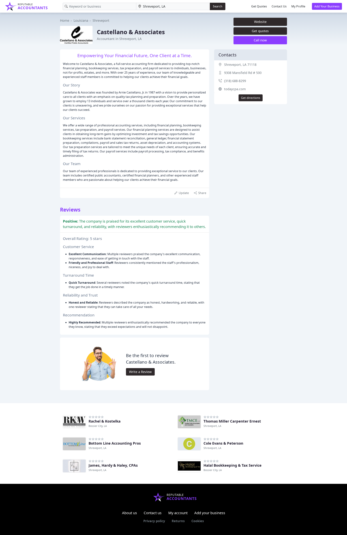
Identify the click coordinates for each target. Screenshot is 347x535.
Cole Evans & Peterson (223, 443)
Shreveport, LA (212, 426)
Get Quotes (259, 6)
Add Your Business (327, 6)
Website (260, 22)
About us (129, 512)
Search (217, 6)
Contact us (153, 512)
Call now (260, 40)
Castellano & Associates (131, 32)
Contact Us (279, 6)
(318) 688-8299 (235, 81)
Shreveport (101, 20)
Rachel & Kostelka (105, 421)
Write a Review (140, 372)
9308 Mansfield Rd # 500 (243, 73)
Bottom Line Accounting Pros (115, 443)
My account (178, 512)
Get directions (250, 98)
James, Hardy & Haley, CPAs (113, 465)
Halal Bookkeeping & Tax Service (233, 465)
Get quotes (260, 31)
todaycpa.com (235, 89)
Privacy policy (154, 521)
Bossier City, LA (98, 426)
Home (64, 20)
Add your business (209, 512)
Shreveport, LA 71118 (240, 64)
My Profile (298, 6)
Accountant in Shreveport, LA (119, 39)
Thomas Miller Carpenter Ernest (232, 421)
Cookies (197, 521)
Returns (178, 521)
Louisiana (81, 20)
